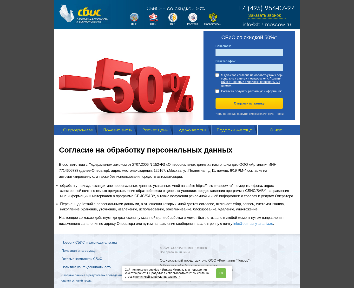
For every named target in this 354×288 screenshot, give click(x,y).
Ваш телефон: (226, 61)
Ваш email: (223, 46)
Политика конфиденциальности (86, 267)
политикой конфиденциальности (157, 276)
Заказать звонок (264, 15)
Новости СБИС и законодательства (89, 242)
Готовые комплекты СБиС (81, 259)
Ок (221, 273)
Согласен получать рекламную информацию (251, 91)
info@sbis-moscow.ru (267, 24)
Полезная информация (79, 250)
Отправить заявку (249, 103)
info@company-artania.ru (253, 223)
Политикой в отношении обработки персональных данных (251, 82)
